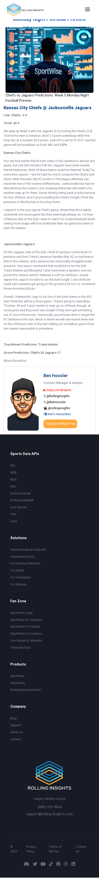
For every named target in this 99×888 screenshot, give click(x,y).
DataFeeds (17, 683)
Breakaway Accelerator (25, 689)
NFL (13, 465)
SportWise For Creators (26, 633)
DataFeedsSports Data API (28, 549)
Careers (15, 739)
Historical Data (20, 647)
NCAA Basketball (21, 500)
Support (15, 725)
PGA (13, 514)
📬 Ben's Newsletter (57, 414)
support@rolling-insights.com (49, 814)
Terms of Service (55, 849)
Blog (13, 718)
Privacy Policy (31, 849)
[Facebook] (58, 864)
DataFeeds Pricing (22, 556)
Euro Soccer (18, 507)
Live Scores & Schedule (26, 640)
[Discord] (26, 864)
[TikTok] (51, 864)
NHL (13, 486)
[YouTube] (43, 864)
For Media (17, 570)
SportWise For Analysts (26, 620)
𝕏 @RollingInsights (56, 396)
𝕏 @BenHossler (54, 402)
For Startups (18, 584)
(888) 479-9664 (50, 807)
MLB (13, 479)
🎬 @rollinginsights (56, 408)
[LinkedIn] (73, 864)
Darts (14, 521)
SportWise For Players (25, 626)
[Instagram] (66, 864)
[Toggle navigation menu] (87, 9)
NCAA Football (20, 493)
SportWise (17, 676)
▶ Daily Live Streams (57, 390)
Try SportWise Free (60, 424)
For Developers (20, 577)
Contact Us (81, 849)
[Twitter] (35, 864)
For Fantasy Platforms (25, 563)
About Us (16, 732)
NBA (13, 472)
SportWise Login (21, 613)
